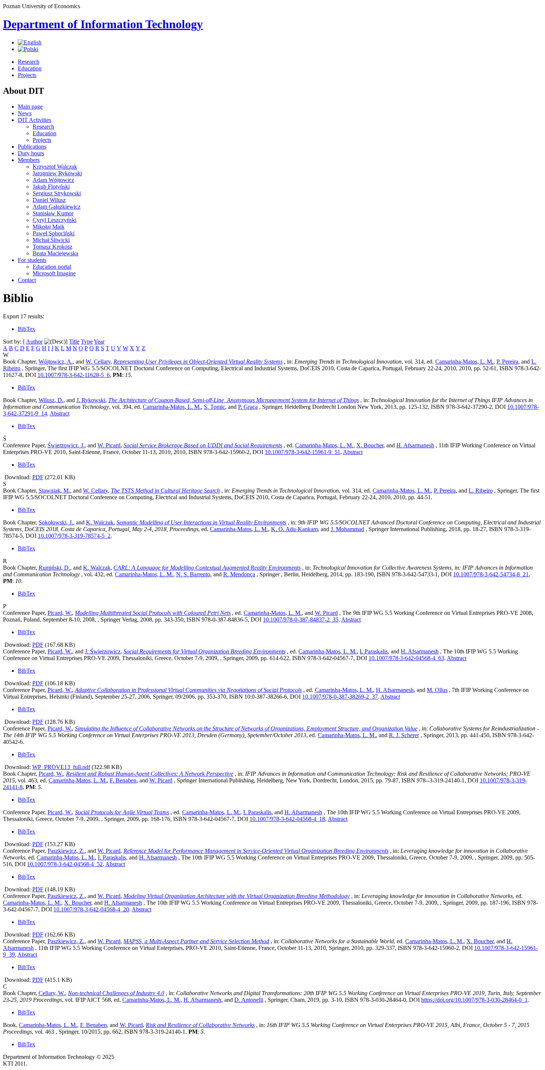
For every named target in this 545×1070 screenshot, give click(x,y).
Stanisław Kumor (53, 213)
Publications (32, 146)
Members (29, 160)
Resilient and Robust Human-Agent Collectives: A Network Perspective (149, 774)
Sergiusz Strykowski (57, 193)
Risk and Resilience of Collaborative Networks (200, 1025)
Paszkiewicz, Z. (66, 851)
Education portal (52, 267)
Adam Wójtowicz (53, 180)
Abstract (59, 413)
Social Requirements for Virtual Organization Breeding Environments (204, 651)
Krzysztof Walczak (55, 166)
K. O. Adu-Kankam (294, 529)
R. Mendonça (239, 574)
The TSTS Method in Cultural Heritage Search (165, 490)
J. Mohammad (347, 529)
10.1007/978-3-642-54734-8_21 (491, 574)
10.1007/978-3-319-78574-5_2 (74, 536)
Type (87, 341)
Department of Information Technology (103, 24)
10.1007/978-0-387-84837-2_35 (300, 619)
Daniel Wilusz (49, 200)
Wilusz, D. (51, 400)
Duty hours (31, 153)
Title (74, 341)
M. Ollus (437, 690)
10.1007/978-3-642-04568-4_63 (406, 658)
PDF (37, 477)
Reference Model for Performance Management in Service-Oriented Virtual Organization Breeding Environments (256, 851)
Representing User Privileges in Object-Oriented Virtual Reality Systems (198, 361)
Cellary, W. (52, 993)
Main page (30, 106)
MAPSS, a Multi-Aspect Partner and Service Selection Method (196, 941)
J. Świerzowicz (102, 651)
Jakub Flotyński (51, 186)
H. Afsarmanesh (415, 445)
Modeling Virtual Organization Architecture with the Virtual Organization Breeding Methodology (236, 896)
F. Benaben (123, 780)
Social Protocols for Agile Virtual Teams (122, 812)
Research (28, 62)
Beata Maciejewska (55, 253)
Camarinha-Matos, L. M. (464, 361)
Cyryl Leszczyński (54, 220)
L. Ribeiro (481, 490)
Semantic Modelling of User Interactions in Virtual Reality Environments (201, 522)
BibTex (26, 329)
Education (30, 68)
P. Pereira (507, 361)
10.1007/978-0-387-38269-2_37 (340, 696)
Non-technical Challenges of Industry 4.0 (116, 993)
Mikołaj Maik (49, 226)
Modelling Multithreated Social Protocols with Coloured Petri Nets (153, 613)
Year (99, 341)
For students (32, 260)
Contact (27, 280)
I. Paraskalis (374, 651)
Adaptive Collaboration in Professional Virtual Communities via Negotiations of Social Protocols (188, 690)
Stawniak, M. (54, 490)
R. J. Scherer (404, 735)
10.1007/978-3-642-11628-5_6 (73, 375)
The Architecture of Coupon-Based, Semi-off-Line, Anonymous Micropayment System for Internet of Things (233, 400)
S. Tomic (214, 407)
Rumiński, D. (54, 567)
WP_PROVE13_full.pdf (61, 767)
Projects (27, 75)
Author (34, 341)
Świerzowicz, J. (66, 445)
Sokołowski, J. (56, 522)
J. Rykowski (90, 400)
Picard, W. (59, 613)
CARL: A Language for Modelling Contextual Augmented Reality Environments (207, 567)
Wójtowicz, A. (56, 361)
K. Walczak (99, 522)
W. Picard (109, 445)
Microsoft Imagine (54, 273)
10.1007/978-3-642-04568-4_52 (65, 864)
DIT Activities (34, 120)
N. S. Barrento (193, 574)
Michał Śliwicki (51, 240)
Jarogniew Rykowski (57, 173)
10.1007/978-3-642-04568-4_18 (287, 819)
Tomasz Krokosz (52, 247)
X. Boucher (369, 445)
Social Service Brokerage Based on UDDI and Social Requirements (202, 445)
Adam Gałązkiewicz (56, 206)
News (25, 113)
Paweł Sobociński (54, 233)
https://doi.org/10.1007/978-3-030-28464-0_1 (474, 1000)
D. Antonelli (248, 1000)
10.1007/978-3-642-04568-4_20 (91, 909)
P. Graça (248, 407)
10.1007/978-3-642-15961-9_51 (302, 452)
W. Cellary (98, 361)
